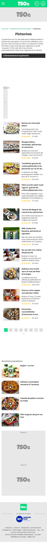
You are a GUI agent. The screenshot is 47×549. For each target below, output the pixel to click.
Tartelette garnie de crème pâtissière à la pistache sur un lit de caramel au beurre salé (33, 166)
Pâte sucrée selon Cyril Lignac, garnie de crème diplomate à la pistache (32, 188)
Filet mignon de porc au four (31, 415)
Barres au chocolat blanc (31, 124)
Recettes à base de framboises (20, 29)
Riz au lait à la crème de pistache (32, 251)
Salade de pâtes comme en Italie (32, 399)
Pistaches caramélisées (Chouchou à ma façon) (30, 312)
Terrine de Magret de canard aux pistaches (32, 210)
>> (41, 330)
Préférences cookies (18, 537)
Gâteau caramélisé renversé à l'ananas (29, 383)
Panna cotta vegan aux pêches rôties (31, 291)
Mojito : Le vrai (27, 365)
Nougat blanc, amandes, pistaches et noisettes (31, 144)
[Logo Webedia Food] (23, 519)
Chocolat (5, 29)
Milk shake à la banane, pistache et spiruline (31, 231)
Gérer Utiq (31, 537)
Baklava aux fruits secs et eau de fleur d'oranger (31, 271)
